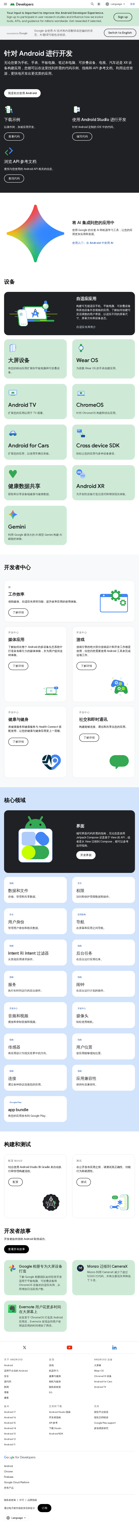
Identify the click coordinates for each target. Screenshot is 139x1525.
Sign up (123, 17)
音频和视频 (18, 1015)
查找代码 (14, 178)
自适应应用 (86, 298)
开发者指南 (55, 1417)
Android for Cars (103, 1381)
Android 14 (10, 1428)
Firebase (8, 1476)
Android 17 (10, 1411)
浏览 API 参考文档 (20, 161)
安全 (6, 1376)
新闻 (6, 1386)
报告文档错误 (101, 1417)
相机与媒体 (55, 1381)
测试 (83, 1182)
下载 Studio (55, 1428)
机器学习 (53, 1370)
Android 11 (9, 1444)
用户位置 (84, 1047)
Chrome (8, 1471)
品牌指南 (32, 1500)
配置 (15, 1182)
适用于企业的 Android (16, 1370)
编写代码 (82, 136)
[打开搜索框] (92, 4)
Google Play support (105, 1422)
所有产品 (9, 1487)
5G (50, 1392)
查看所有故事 (16, 1249)
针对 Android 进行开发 (38, 53)
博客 (6, 1392)
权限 (80, 890)
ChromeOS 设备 (103, 1376)
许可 (21, 1500)
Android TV (100, 1386)
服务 (12, 984)
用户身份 (16, 922)
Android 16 (10, 1417)
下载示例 (12, 119)
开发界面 (86, 855)
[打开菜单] (5, 4)
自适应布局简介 (86, 327)
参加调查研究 (101, 1428)
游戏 (51, 1365)
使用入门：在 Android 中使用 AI (92, 243)
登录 (132, 4)
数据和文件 (18, 890)
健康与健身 (55, 1376)
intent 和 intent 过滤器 (28, 953)
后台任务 (84, 953)
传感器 (14, 1047)
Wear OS (99, 1370)
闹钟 (80, 984)
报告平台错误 (101, 1411)
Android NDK (56, 1433)
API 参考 (53, 1422)
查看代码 (14, 136)
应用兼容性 (86, 1078)
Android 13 (10, 1433)
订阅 (44, 1508)
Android (8, 1365)
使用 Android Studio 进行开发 (99, 119)
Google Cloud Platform (16, 1482)
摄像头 (82, 1015)
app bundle (18, 1109)
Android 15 (10, 1422)
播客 (6, 1397)
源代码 (7, 1381)
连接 (12, 1078)
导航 (80, 922)
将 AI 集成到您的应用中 (93, 222)
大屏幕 (97, 1365)
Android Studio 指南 (60, 1411)
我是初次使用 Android (22, 93)
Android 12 (10, 1439)
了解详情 (18, 612)
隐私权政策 (55, 1386)
